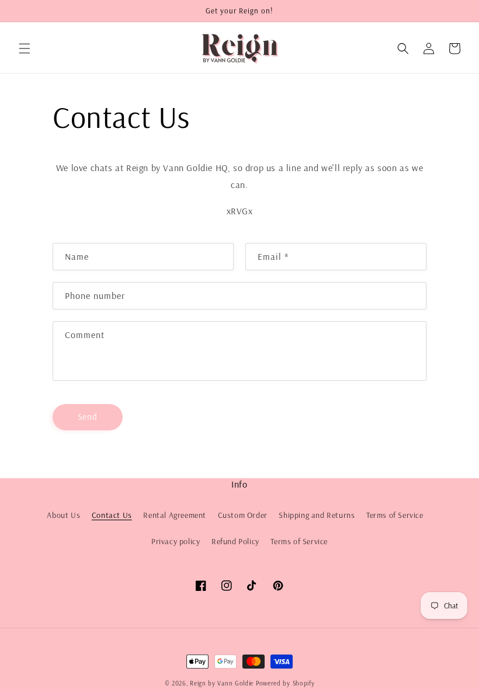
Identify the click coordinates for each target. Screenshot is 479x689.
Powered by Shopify (285, 683)
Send (88, 416)
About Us (63, 515)
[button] (24, 48)
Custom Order (243, 515)
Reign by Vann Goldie (222, 683)
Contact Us (112, 515)
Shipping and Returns (317, 515)
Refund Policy (235, 541)
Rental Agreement (174, 515)
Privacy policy (175, 541)
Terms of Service (395, 515)
